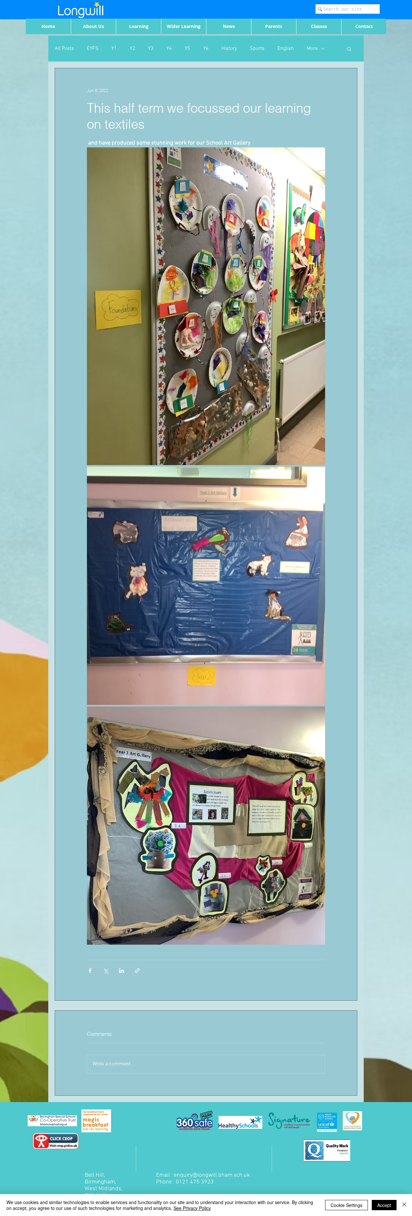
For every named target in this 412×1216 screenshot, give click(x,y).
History (229, 48)
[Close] (404, 1205)
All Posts (64, 48)
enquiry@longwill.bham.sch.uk (212, 1175)
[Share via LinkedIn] (121, 971)
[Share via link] (137, 971)
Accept (384, 1205)
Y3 (151, 48)
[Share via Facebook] (90, 971)
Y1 (114, 48)
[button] (349, 48)
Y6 (206, 48)
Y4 (169, 48)
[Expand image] (206, 306)
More (312, 48)
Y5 (187, 48)
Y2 (132, 48)
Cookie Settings (346, 1205)
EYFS (92, 48)
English (285, 48)
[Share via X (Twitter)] (106, 971)
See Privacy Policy (192, 1208)
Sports (257, 48)
